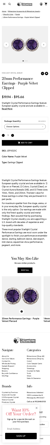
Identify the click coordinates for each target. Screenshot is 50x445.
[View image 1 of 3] (23, 60)
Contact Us (6, 361)
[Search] (9, 4)
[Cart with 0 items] (45, 4)
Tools (29, 373)
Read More (7, 108)
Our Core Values (8, 359)
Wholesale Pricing (9, 363)
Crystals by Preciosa (10, 392)
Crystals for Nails (33, 371)
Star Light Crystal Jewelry (12, 73)
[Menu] (4, 4)
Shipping (5, 368)
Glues (29, 376)
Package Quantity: (25, 121)
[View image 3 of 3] (26, 60)
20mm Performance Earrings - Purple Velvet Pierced (20, 320)
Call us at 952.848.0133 (36, 402)
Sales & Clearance (34, 378)
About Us (5, 356)
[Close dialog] (37, 408)
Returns (5, 371)
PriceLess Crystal (8, 402)
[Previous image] (6, 44)
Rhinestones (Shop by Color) (35, 360)
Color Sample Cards (34, 363)
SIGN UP (20, 436)
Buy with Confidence (10, 373)
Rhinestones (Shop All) (35, 356)
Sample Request (8, 366)
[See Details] (21, 311)
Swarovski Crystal (9, 395)
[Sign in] (41, 4)
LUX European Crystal (10, 397)
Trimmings (31, 368)
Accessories (31, 366)
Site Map (5, 376)
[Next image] (43, 44)
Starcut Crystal (7, 400)
